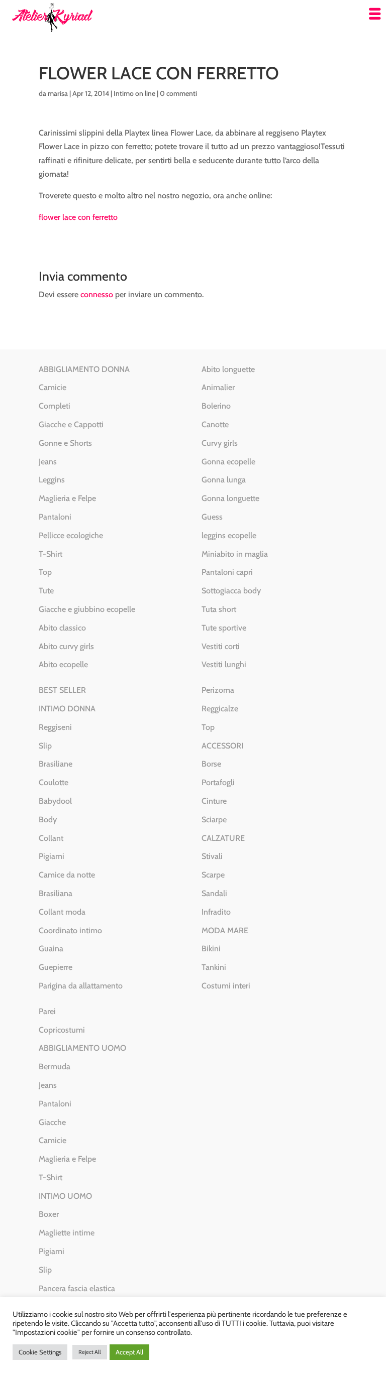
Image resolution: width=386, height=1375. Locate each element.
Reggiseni (55, 727)
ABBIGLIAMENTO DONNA (84, 369)
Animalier (218, 387)
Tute (46, 590)
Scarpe (213, 875)
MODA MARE (225, 930)
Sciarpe (214, 819)
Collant (51, 838)
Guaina (51, 948)
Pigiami (51, 856)
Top (45, 572)
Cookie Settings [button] (40, 1352)
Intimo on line (134, 93)
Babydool (55, 801)
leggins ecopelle (229, 535)
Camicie (52, 387)
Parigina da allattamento (81, 985)
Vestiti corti (221, 646)
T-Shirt (50, 554)
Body (48, 819)
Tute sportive (224, 628)
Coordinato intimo (70, 930)
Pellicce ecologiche (71, 535)
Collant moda (62, 912)
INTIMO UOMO (65, 1196)
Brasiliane (55, 764)
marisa (58, 93)
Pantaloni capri (227, 572)
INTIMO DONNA (67, 708)
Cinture (214, 801)
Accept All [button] (129, 1352)
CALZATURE (223, 838)
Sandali (214, 893)
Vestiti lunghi (224, 664)
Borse (211, 764)
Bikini (211, 948)
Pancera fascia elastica (77, 1288)
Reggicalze (220, 708)
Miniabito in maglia (235, 554)
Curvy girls (220, 443)
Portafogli (218, 782)
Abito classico (62, 628)
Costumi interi (226, 985)
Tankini (214, 967)
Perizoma (218, 690)
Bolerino (216, 406)
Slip (45, 746)
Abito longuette (228, 369)
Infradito (216, 912)
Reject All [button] (89, 1351)
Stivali (212, 856)
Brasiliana (55, 893)
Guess (212, 517)
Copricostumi (62, 1030)
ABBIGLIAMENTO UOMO (82, 1048)
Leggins (52, 479)
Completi (54, 406)
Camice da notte (67, 875)
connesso (96, 294)
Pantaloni (55, 517)
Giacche (52, 1122)
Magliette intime (66, 1232)
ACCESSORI (222, 746)
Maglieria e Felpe (67, 498)
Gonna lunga (224, 479)
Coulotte (53, 782)
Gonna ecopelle (228, 461)
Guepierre (55, 967)
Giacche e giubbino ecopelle (87, 609)
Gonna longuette (230, 498)
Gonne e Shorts (65, 443)
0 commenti (178, 93)
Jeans (48, 461)
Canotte (215, 424)
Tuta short (219, 609)
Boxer (49, 1214)
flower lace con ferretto (78, 217)
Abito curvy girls (66, 646)
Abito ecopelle (63, 664)
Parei (47, 1011)
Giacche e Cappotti (71, 424)
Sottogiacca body (231, 590)
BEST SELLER (62, 690)
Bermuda (54, 1066)
